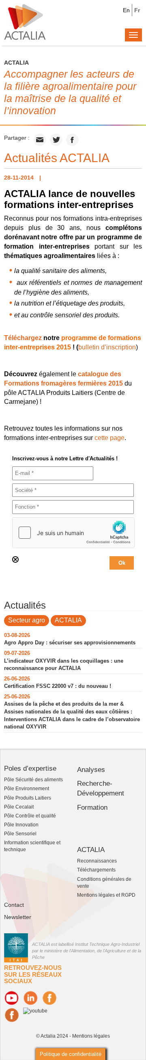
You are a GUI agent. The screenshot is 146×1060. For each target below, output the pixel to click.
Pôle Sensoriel (20, 834)
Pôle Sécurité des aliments (33, 780)
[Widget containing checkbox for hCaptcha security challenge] (73, 532)
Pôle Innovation (21, 825)
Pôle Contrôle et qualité (30, 816)
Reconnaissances (97, 861)
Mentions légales (91, 1036)
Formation (92, 807)
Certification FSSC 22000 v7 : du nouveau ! (57, 686)
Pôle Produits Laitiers (27, 798)
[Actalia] (25, 21)
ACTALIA (68, 620)
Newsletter (17, 917)
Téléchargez (23, 337)
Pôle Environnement (26, 788)
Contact (14, 905)
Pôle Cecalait (19, 807)
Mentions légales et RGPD (106, 895)
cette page (109, 437)
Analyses (91, 770)
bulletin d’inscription (107, 347)
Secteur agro (26, 620)
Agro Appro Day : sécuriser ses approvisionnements (69, 642)
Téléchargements (96, 870)
